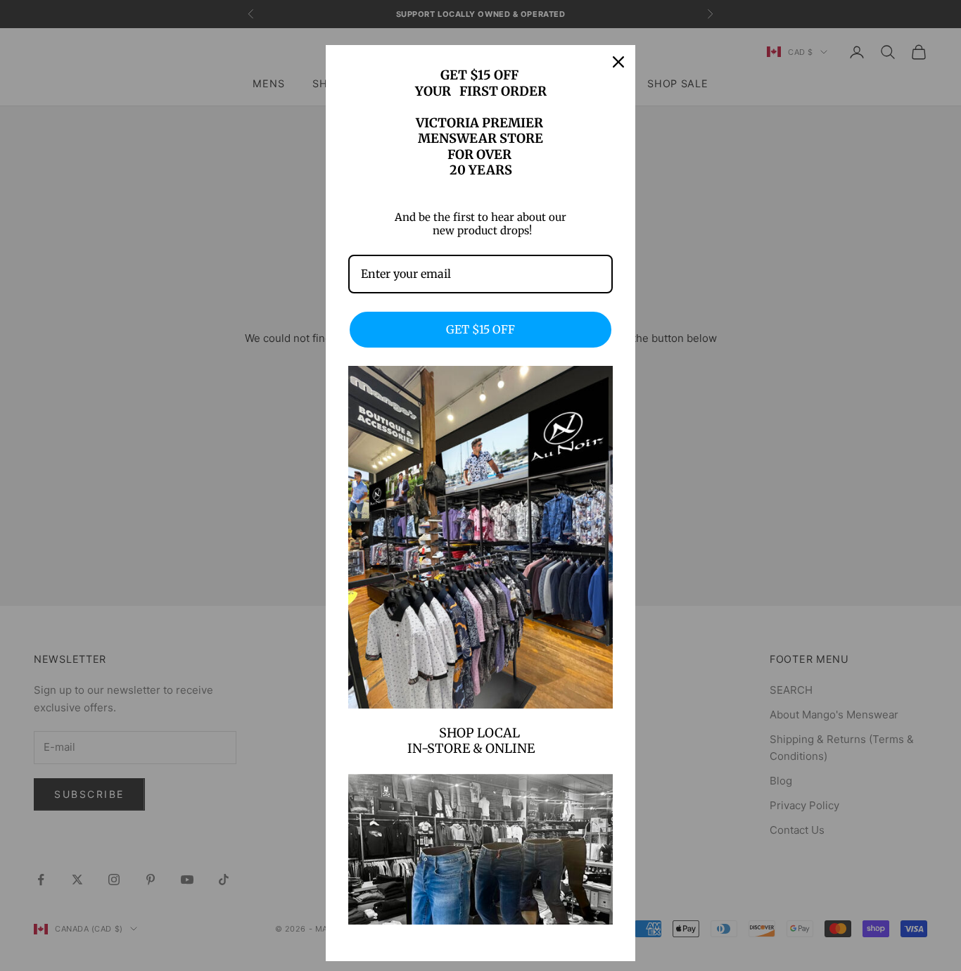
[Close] (618, 62)
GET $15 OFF (480, 329)
